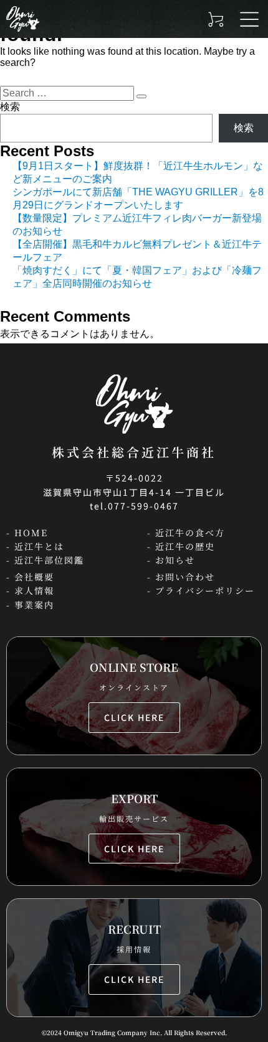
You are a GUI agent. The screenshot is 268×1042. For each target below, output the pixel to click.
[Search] (141, 96)
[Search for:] (68, 93)
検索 (10, 106)
